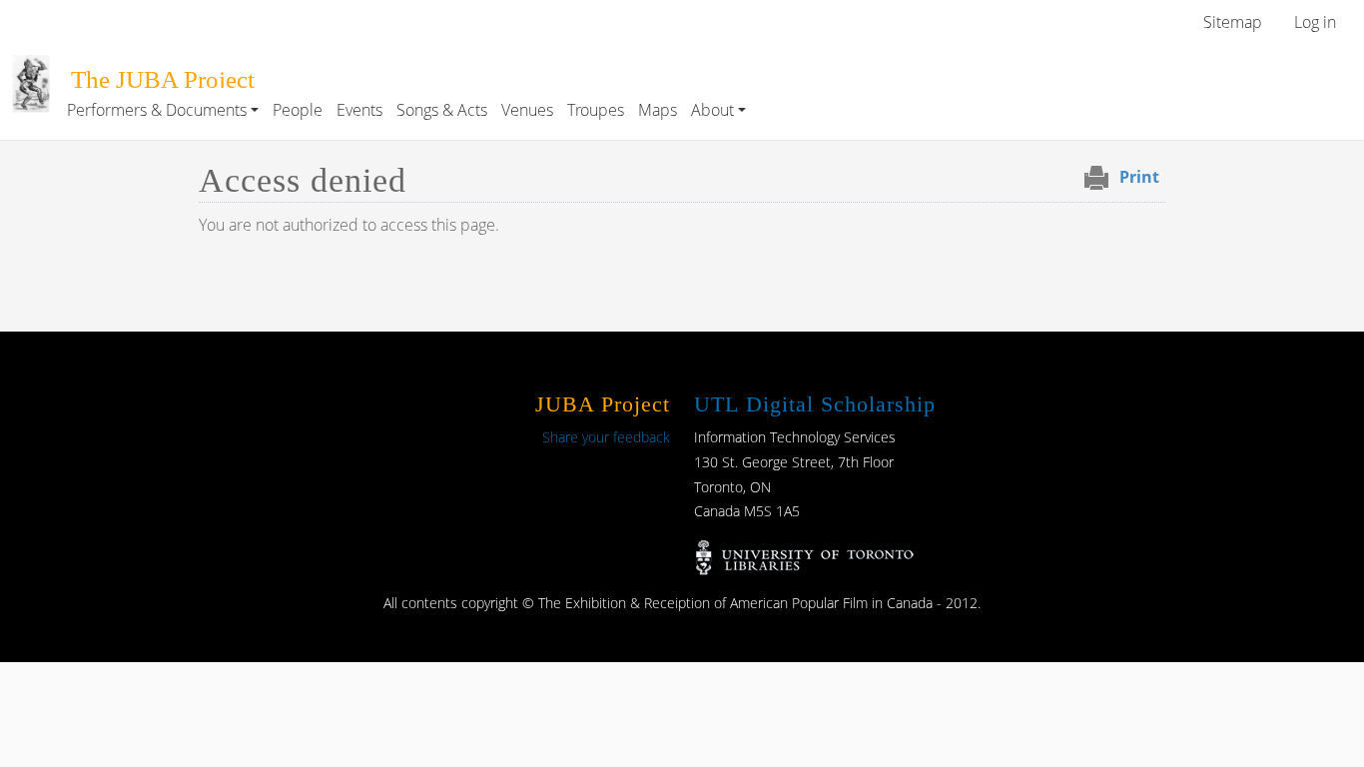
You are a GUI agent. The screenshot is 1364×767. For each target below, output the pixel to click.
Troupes (595, 110)
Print (1139, 177)
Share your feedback (606, 436)
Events (359, 110)
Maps (657, 110)
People (298, 110)
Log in (1315, 22)
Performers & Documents (157, 110)
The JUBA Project (163, 79)
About (712, 110)
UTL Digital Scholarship (815, 403)
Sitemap (1232, 22)
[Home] (31, 69)
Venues (527, 110)
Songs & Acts (441, 110)
